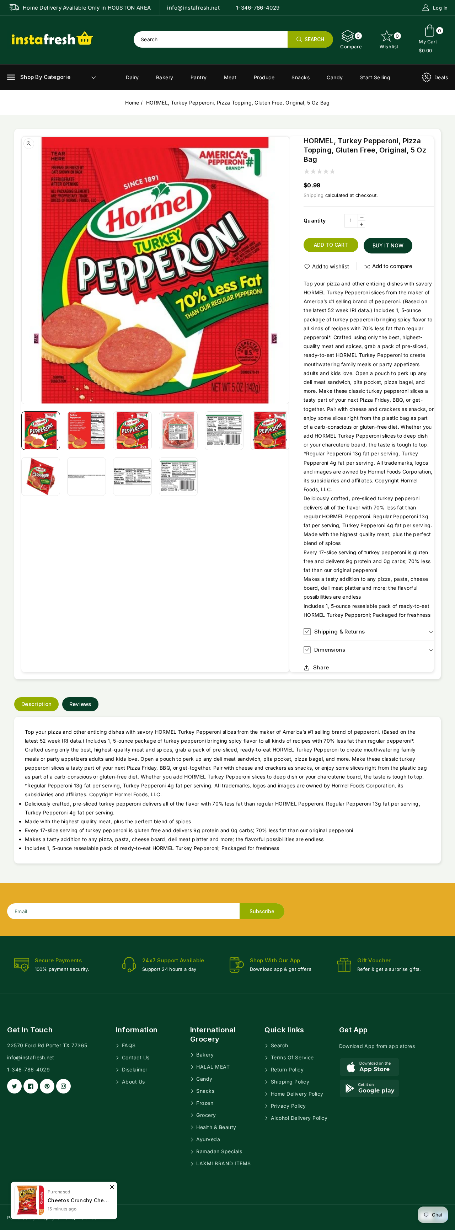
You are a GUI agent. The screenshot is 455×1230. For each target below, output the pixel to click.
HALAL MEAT (212, 1067)
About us (132, 1082)
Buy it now (388, 245)
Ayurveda (207, 1139)
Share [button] (321, 667)
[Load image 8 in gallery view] (87, 477)
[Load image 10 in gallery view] (178, 477)
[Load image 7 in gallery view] (41, 477)
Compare (351, 41)
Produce (264, 77)
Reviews (80, 704)
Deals (441, 77)
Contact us (135, 1057)
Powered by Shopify (30, 1217)
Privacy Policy (287, 1106)
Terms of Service (291, 1057)
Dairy (132, 77)
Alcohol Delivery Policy (298, 1118)
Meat (230, 77)
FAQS (128, 1045)
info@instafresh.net (30, 1057)
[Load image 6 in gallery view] (270, 431)
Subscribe (262, 911)
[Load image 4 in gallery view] (178, 431)
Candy (335, 77)
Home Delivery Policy (296, 1094)
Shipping (313, 195)
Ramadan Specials (218, 1151)
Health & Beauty (215, 1127)
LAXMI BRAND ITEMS (223, 1163)
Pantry (199, 77)
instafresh (88, 1217)
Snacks (300, 77)
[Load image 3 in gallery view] (132, 431)
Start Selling (375, 77)
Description (36, 704)
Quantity (315, 221)
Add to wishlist (330, 266)
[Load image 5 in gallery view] (224, 431)
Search (278, 1045)
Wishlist (389, 41)
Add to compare (392, 266)
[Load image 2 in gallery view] (87, 431)
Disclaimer (134, 1069)
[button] (38, 77)
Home (132, 103)
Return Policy (286, 1069)
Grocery (205, 1115)
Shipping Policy (289, 1082)
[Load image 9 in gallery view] (132, 477)
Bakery (164, 77)
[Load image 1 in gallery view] (41, 431)
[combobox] (233, 39)
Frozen (204, 1103)
